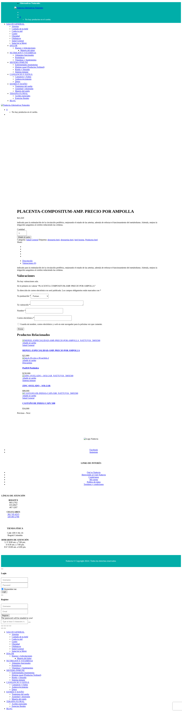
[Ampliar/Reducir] (10, 625)
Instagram (94, 452)
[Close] (2, 568)
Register (5, 615)
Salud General (32, 240)
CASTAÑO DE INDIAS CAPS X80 (38, 403)
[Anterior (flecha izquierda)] (2, 628)
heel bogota (79, 240)
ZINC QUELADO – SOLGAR (36, 386)
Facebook (94, 450)
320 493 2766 (13, 517)
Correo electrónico (25, 318)
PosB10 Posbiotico (30, 368)
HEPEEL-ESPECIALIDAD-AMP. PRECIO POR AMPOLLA (51, 350)
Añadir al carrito (24, 237)
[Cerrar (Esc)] (2, 625)
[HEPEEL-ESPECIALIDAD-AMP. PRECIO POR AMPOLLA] (61, 340)
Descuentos (27, 363)
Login (4, 592)
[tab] (93, 261)
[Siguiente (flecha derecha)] (5, 628)
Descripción (27, 261)
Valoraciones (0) (29, 263)
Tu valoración (23, 305)
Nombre (21, 311)
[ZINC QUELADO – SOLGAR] (47, 376)
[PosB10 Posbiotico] (35, 358)
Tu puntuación (24, 296)
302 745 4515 (13, 514)
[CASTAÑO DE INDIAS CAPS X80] (50, 393)
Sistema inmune (29, 380)
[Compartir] (5, 625)
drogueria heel (54, 240)
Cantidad (21, 229)
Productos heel (91, 240)
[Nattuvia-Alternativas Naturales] (28, 8)
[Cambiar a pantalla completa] (7, 625)
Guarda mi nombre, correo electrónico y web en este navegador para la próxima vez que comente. (61, 324)
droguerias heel (67, 240)
